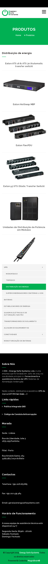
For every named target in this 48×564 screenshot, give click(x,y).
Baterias (8, 300)
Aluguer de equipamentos (16, 328)
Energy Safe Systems (29, 553)
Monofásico (12, 274)
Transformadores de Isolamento (20, 321)
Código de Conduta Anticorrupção (20, 414)
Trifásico (10, 280)
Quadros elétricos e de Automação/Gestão (15, 314)
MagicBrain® (33, 561)
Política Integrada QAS (15, 406)
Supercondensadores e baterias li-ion (24, 293)
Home (18, 35)
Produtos (30, 35)
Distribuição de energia (17, 287)
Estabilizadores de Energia (17, 306)
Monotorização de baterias (17, 341)
